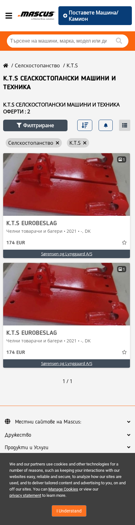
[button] (35, 125)
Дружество (18, 435)
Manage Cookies (63, 489)
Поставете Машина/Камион (93, 15)
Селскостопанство (37, 65)
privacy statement (25, 495)
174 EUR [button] (15, 243)
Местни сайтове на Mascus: (48, 422)
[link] (66, 184)
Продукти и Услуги (26, 447)
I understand (69, 510)
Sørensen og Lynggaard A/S (66, 254)
